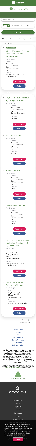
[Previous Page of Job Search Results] (28, 320)
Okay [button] (18, 439)
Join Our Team (18, 400)
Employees (18, 407)
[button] (18, 375)
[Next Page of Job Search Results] (32, 320)
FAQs (18, 403)
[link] (18, 67)
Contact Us (18, 413)
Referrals (18, 410)
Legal (18, 416)
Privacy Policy (18, 419)
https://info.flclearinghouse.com (12, 367)
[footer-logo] (17, 393)
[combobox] (17, 19)
